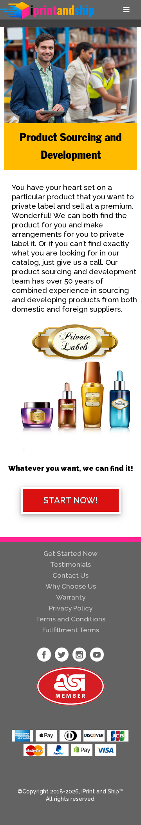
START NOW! (70, 500)
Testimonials (70, 564)
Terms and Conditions (70, 619)
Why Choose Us (70, 586)
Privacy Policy (70, 608)
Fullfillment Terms (70, 630)
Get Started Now (70, 553)
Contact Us (70, 575)
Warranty (70, 597)
